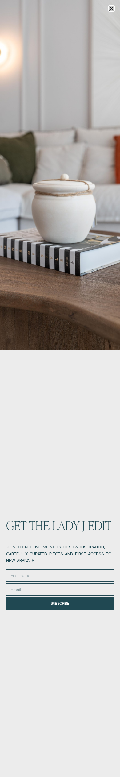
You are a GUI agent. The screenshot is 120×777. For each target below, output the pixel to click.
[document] (60, 388)
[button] (111, 8)
